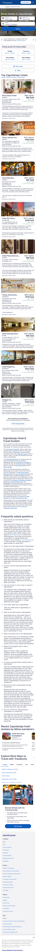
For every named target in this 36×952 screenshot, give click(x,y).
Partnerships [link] (6, 850)
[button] (18, 757)
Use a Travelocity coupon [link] (9, 929)
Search (18, 29)
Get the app (18, 826)
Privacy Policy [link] (6, 897)
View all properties (18, 423)
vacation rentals (20, 40)
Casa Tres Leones (20, 474)
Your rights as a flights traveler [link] (10, 932)
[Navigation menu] (33, 2)
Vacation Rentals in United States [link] (11, 871)
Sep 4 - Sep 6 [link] (26, 59)
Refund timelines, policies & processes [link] (12, 926)
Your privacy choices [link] (8, 911)
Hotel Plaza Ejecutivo (12, 459)
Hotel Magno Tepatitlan (22, 462)
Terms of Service (18, 950)
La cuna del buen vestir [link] (26, 540)
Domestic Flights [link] (7, 876)
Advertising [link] (5, 861)
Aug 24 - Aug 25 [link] (10, 53)
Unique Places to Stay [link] (8, 887)
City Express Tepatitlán (12, 449)
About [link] (4, 841)
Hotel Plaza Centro (22, 454)
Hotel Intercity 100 (17, 481)
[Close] (34, 937)
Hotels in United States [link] (8, 868)
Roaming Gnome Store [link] (8, 858)
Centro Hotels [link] (6, 776)
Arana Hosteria (7, 467)
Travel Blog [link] (5, 890)
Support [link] (5, 918)
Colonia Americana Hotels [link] (9, 772)
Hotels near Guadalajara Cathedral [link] (11, 782)
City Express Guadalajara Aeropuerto (15, 507)
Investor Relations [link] (7, 855)
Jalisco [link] (7, 6)
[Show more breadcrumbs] (2, 6)
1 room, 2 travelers (11, 24)
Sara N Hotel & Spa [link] (14, 534)
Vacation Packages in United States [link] (11, 873)
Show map (19, 66)
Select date (8, 19)
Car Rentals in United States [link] (10, 879)
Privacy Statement (7, 950)
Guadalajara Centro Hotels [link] (9, 779)
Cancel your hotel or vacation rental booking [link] (13, 921)
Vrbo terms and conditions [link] (9, 905)
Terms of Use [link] (6, 903)
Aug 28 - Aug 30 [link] (10, 59)
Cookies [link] (5, 900)
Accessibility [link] (6, 908)
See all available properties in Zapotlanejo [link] (13, 77)
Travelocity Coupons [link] (8, 884)
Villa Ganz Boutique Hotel (20, 498)
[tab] (5, 764)
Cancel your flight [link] (7, 924)
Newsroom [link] (5, 852)
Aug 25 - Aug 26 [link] (26, 53)
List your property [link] (7, 847)
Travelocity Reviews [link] (8, 882)
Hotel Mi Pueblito (21, 465)
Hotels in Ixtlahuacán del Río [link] (10, 769)
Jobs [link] (4, 844)
